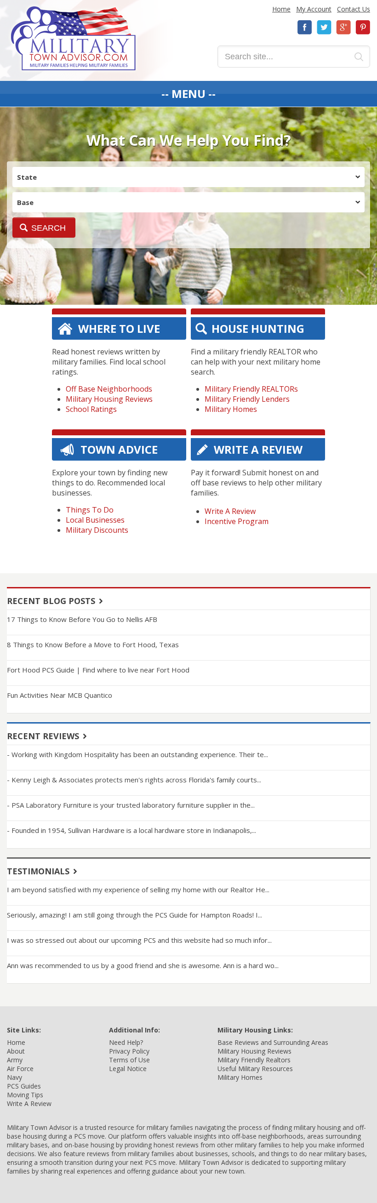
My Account (313, 9)
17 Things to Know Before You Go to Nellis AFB (82, 619)
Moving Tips (25, 1094)
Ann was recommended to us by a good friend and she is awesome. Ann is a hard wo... (143, 965)
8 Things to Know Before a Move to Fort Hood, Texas (93, 644)
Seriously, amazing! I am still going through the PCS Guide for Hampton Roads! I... (134, 914)
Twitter (324, 27)
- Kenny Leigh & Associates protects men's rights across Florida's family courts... (134, 779)
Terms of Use (129, 1059)
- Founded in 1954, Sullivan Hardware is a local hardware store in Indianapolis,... (131, 830)
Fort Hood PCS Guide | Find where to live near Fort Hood (98, 669)
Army (15, 1059)
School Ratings (91, 409)
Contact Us (353, 9)
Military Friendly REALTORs (251, 389)
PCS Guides (24, 1086)
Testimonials (38, 871)
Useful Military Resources (255, 1068)
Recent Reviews (43, 735)
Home (281, 9)
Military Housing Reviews (109, 399)
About (16, 1051)
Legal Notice (128, 1068)
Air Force (20, 1068)
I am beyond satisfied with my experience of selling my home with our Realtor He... (138, 889)
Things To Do (90, 510)
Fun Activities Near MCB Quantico (59, 695)
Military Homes (231, 409)
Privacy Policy (129, 1051)
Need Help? (126, 1042)
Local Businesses (95, 520)
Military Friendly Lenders (247, 399)
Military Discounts (97, 530)
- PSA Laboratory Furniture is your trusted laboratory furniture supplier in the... (131, 805)
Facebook (304, 27)
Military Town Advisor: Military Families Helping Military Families (73, 38)
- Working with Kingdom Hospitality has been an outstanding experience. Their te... (137, 754)
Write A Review (230, 511)
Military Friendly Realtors (254, 1059)
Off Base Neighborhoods (109, 389)
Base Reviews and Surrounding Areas (272, 1042)
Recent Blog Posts (51, 600)
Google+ (343, 27)
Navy (14, 1077)
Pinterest (362, 27)
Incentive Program (236, 521)
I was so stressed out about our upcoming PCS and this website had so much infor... (139, 940)
